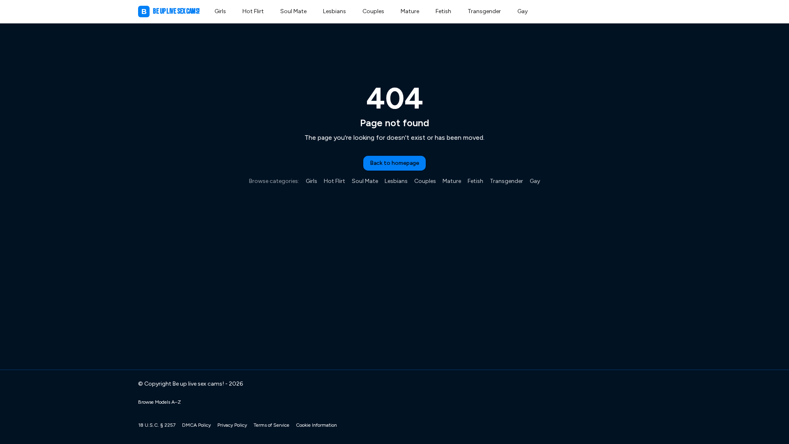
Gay (522, 11)
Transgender (484, 11)
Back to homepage (394, 163)
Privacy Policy (232, 425)
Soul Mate (293, 11)
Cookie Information (316, 425)
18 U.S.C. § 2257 (156, 425)
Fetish (443, 11)
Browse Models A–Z (159, 402)
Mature (410, 11)
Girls (220, 11)
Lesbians (334, 11)
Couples (373, 11)
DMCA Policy (196, 425)
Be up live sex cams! (170, 11)
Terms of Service (271, 425)
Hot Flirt (253, 11)
